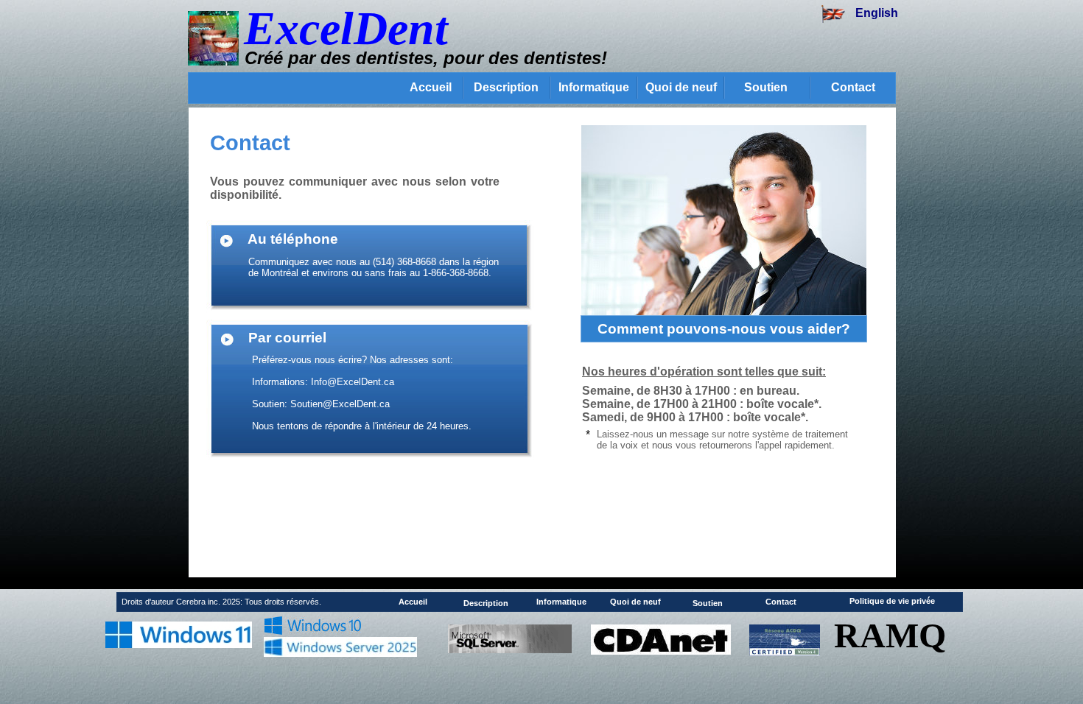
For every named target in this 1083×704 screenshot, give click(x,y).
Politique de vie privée (892, 600)
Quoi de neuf (681, 87)
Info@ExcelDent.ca (352, 381)
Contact (853, 87)
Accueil (431, 87)
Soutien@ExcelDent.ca (340, 403)
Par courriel (287, 337)
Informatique (593, 87)
